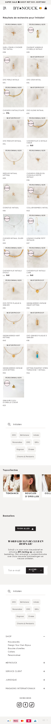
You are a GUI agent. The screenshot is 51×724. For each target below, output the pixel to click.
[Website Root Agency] (47, 720)
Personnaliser (14, 655)
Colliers (11, 652)
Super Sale (11, 2)
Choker (31, 449)
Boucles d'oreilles (16, 648)
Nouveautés (14, 642)
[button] (40, 8)
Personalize (17, 442)
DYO (14, 435)
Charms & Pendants (25, 456)
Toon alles (23, 529)
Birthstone (24, 435)
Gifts (37, 442)
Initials (36, 435)
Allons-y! (33, 570)
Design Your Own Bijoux (19, 645)
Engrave (20, 449)
